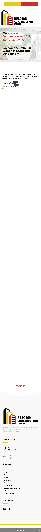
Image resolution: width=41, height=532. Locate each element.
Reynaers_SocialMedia (7, 85)
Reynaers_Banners (6, 83)
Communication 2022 (16, 36)
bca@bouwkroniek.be (14, 458)
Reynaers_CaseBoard (7, 86)
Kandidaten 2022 (13, 40)
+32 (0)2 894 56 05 (14, 450)
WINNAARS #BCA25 (29, 4)
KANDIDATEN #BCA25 (12, 4)
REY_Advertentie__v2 (7, 82)
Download (15, 82)
